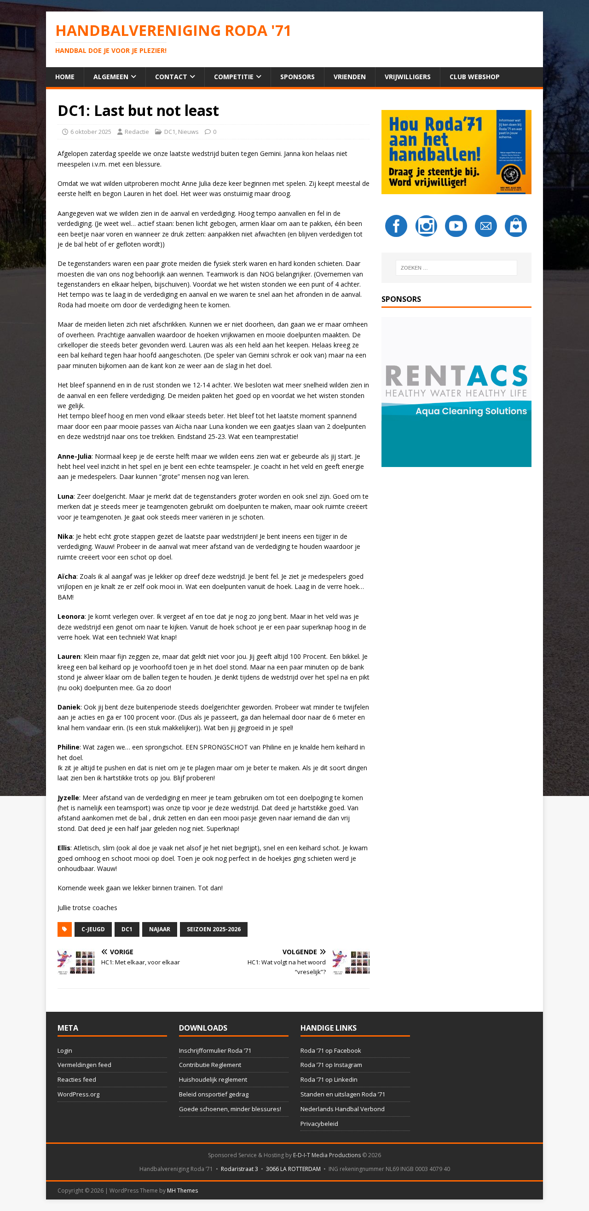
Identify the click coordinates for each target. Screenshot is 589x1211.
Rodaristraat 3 (239, 1169)
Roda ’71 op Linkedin (329, 1079)
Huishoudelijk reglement (213, 1079)
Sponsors (297, 76)
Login (65, 1050)
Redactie (137, 131)
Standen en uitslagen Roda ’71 (342, 1094)
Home (65, 76)
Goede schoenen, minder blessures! (230, 1109)
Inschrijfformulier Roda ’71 (215, 1050)
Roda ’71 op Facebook (330, 1050)
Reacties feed (77, 1079)
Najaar (159, 929)
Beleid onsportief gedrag (213, 1094)
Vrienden (350, 76)
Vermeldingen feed (84, 1065)
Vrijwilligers (408, 76)
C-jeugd (93, 929)
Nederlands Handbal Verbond (342, 1109)
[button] (456, 392)
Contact (171, 76)
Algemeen (110, 76)
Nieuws (188, 131)
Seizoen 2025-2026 (214, 929)
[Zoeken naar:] (456, 268)
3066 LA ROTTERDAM (293, 1169)
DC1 (169, 131)
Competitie (234, 76)
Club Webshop (475, 76)
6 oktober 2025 (90, 131)
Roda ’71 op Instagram (331, 1065)
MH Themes (182, 1190)
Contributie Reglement (210, 1065)
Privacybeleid (319, 1123)
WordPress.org (78, 1094)
